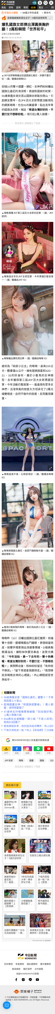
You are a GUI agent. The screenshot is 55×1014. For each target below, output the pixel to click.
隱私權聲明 (32, 964)
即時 (11, 7)
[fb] (16, 979)
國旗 (42, 760)
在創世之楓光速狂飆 (40, 855)
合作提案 (39, 969)
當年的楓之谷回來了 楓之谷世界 (44, 805)
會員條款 (16, 969)
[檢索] (45, 3)
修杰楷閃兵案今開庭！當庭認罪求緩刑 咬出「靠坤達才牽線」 (43, 902)
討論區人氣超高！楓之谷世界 (10, 829)
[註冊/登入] (51, 3)
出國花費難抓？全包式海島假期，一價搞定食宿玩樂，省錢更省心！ (14, 931)
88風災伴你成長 (31, 12)
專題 (25, 7)
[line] (30, 979)
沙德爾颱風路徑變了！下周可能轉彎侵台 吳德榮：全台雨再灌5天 (26, 902)
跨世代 (47, 12)
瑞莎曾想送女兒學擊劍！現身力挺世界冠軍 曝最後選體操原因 (44, 827)
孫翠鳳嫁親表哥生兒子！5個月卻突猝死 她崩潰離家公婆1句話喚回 (14, 856)
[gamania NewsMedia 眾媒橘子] (27, 991)
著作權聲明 (45, 964)
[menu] (52, 7)
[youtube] (37, 979)
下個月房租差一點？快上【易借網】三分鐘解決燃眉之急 (44, 880)
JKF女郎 (9, 760)
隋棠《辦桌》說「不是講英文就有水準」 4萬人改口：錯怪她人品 (27, 827)
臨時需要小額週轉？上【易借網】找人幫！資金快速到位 (10, 904)
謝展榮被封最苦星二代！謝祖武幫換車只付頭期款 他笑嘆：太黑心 (10, 880)
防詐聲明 (8, 964)
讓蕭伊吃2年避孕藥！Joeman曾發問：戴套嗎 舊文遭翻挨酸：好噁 (10, 805)
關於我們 (27, 969)
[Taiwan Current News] (34, 3)
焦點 (3, 7)
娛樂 (33, 7)
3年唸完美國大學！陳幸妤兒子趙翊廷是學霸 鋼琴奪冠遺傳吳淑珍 (27, 880)
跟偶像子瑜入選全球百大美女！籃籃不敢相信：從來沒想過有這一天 (26, 805)
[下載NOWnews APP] (40, 3)
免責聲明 (20, 964)
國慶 (31, 760)
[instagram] (23, 979)
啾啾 (21, 760)
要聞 (18, 7)
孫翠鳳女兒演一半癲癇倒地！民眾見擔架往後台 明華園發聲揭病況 (40, 931)
